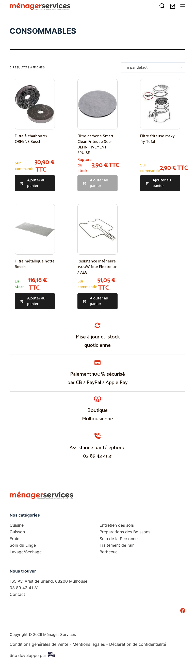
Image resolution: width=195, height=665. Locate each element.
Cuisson (17, 531)
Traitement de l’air (117, 545)
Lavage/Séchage (26, 551)
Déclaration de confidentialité (137, 644)
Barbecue (109, 551)
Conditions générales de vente (39, 644)
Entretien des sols (117, 525)
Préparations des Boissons (125, 531)
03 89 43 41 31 (97, 456)
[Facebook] (182, 610)
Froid (15, 538)
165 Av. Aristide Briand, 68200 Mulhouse (48, 581)
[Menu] (182, 6)
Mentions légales (89, 644)
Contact (17, 594)
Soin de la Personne (119, 538)
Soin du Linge (23, 545)
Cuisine (17, 525)
